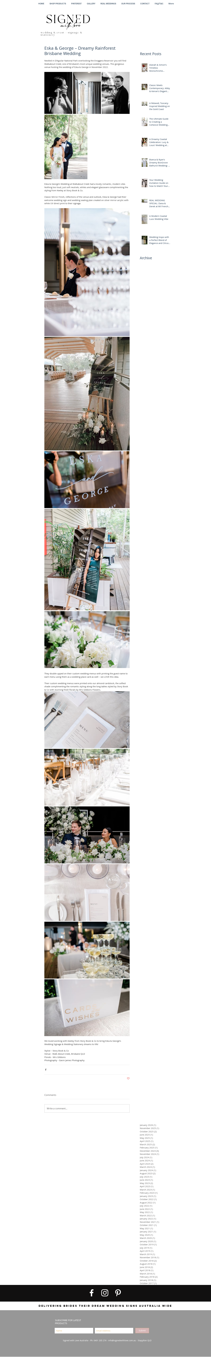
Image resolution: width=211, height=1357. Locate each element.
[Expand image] (58, 93)
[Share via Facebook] (45, 1069)
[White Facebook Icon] (91, 1293)
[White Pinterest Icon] (118, 1293)
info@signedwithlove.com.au (122, 1340)
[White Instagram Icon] (105, 1293)
